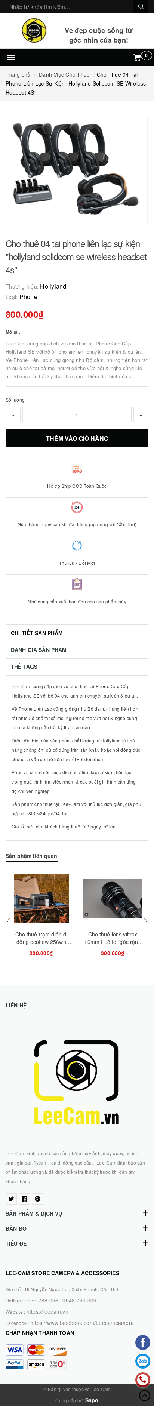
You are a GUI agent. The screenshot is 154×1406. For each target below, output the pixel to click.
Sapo (92, 1400)
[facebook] (24, 1199)
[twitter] (11, 1199)
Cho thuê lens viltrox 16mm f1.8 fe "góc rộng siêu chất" (112, 941)
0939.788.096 (42, 1300)
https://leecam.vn (47, 1311)
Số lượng (15, 399)
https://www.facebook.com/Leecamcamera (82, 1322)
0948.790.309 (79, 1300)
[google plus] (37, 1199)
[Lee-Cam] (34, 30)
